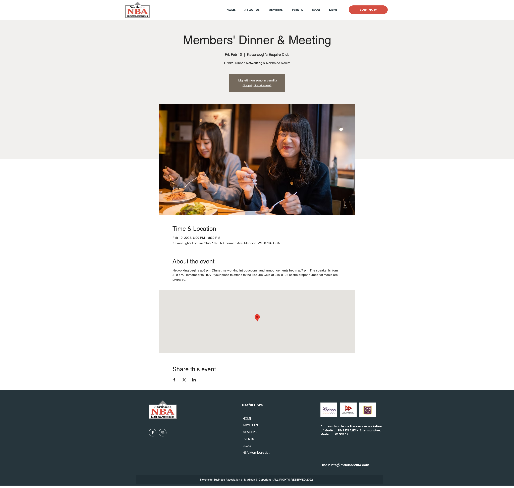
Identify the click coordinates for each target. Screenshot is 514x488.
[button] (274, 10)
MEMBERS (250, 432)
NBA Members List (256, 452)
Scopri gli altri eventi (257, 85)
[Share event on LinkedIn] (194, 379)
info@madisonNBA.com (349, 465)
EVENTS (248, 439)
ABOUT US (250, 425)
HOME (247, 418)
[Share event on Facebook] (174, 379)
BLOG (247, 445)
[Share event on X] (184, 379)
